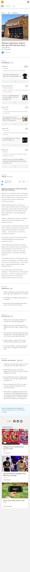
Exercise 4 (4, 314)
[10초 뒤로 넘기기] (20, 181)
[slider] (2, 184)
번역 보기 (8, 52)
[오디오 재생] (7, 67)
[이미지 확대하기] (15, 27)
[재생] (2, 181)
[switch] (3, 52)
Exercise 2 (4, 175)
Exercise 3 (4, 286)
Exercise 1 (4, 61)
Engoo (3, 13)
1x (23, 181)
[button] (15, 81)
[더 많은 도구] (27, 181)
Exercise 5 (4, 358)
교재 (14, 6)
